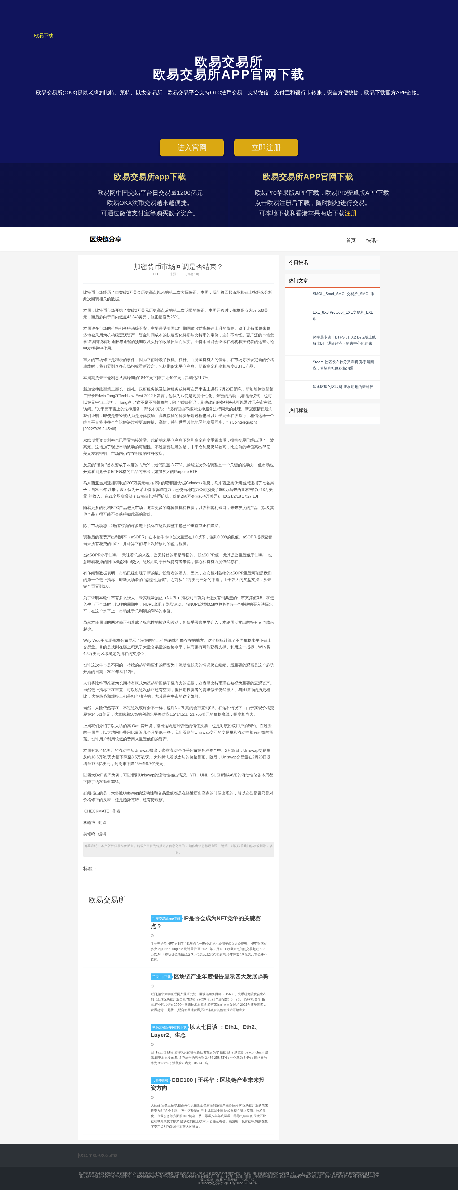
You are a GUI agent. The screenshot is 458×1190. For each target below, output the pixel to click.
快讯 (371, 240)
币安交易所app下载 (166, 918)
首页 (351, 240)
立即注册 (266, 147)
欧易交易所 (106, 239)
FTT (155, 274)
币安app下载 (161, 977)
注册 (351, 213)
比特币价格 (160, 1080)
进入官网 (192, 147)
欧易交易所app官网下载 (169, 1027)
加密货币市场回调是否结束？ (178, 267)
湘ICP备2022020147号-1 (242, 1183)
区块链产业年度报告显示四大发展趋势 (221, 976)
